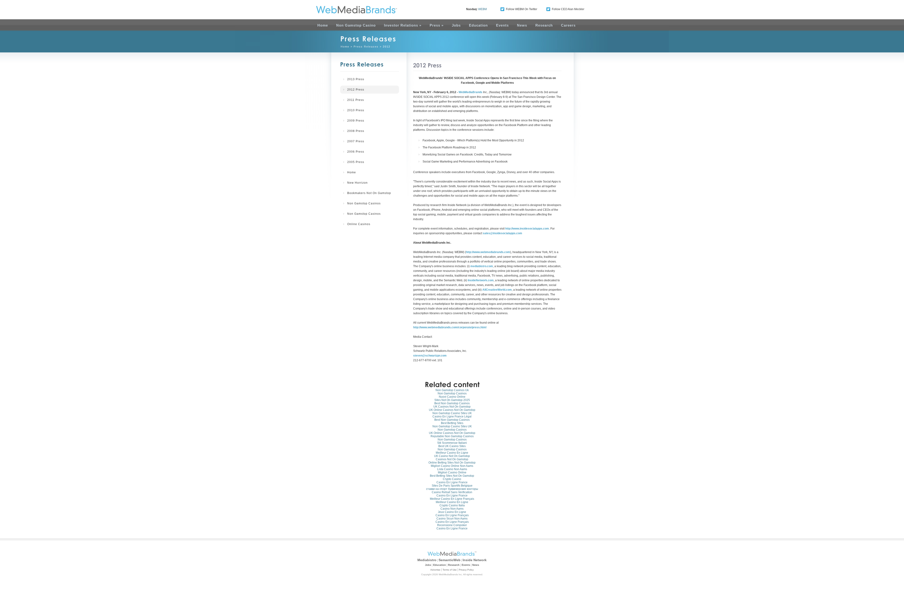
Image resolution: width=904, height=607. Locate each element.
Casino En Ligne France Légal (452, 416)
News (522, 25)
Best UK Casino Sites (452, 446)
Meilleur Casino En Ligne (452, 452)
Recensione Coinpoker (452, 525)
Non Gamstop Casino (356, 25)
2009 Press (355, 120)
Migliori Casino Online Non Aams (452, 466)
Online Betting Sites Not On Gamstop (452, 462)
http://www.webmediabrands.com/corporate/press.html (449, 327)
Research (544, 25)
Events (502, 25)
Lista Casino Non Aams (452, 469)
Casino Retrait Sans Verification (452, 492)
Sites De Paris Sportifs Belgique (452, 485)
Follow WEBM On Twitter (521, 9)
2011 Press (355, 100)
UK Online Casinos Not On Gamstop (452, 410)
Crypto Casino (452, 479)
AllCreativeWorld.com (497, 289)
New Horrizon (357, 182)
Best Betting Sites (452, 423)
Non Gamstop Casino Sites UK (452, 413)
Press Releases (366, 46)
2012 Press (355, 89)
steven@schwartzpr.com (430, 355)
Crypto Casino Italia (452, 505)
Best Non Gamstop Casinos (452, 403)
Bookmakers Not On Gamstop (369, 193)
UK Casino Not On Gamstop (452, 456)
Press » (437, 25)
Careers (568, 25)
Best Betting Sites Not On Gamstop (452, 475)
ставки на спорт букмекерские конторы (452, 489)
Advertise (435, 569)
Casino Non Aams (452, 508)
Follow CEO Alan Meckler (568, 9)
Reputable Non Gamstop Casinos (452, 436)
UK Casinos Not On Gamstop (452, 406)
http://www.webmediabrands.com (488, 252)
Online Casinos (358, 224)
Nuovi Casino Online (452, 396)
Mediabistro (426, 560)
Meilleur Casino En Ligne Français (452, 498)
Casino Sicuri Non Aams (452, 518)
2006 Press (355, 151)
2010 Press (355, 110)
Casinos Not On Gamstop (452, 459)
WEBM (482, 9)
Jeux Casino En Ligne (452, 512)
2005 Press (355, 162)
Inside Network (475, 560)
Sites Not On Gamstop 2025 (452, 400)
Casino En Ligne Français (452, 515)
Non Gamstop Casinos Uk (452, 390)
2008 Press (355, 131)
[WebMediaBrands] (351, 9)
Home (322, 25)
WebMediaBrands (470, 92)
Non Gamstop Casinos (364, 203)
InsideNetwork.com (481, 280)
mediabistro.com (481, 266)
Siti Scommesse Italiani (452, 442)
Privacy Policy (466, 569)
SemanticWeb (449, 560)
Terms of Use (450, 569)
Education (478, 25)
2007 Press (355, 141)
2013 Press (355, 79)
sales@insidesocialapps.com (502, 233)
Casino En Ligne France (452, 482)
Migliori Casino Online (452, 472)
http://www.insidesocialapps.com (527, 228)
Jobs (456, 25)
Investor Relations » (402, 25)
